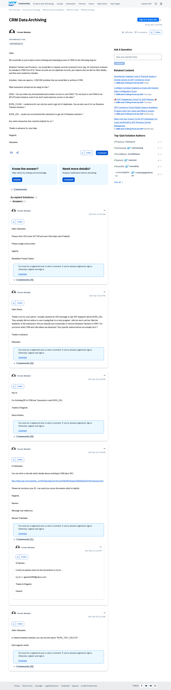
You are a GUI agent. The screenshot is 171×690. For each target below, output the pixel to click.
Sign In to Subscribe (148, 20)
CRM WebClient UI (16, 44)
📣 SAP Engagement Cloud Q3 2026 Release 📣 (135, 99)
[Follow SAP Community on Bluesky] (146, 686)
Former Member (24, 32)
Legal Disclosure (51, 686)
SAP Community (14, 10)
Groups (60, 4)
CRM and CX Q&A (72, 10)
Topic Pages (115, 4)
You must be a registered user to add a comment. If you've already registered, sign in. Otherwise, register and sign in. (55, 267)
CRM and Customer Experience (53, 10)
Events (91, 4)
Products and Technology (43, 4)
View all (117, 182)
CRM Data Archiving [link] (87, 10)
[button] (151, 32)
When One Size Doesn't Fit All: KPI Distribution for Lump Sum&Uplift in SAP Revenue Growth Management (135, 122)
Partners (82, 4)
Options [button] (160, 20)
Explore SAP (147, 4)
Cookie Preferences (89, 686)
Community (24, 4)
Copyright (39, 686)
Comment (102, 153)
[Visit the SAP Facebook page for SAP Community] (142, 686)
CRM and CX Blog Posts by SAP (129, 83)
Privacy (17, 686)
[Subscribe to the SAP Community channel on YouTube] (151, 686)
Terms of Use (27, 686)
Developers (71, 4)
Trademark (65, 686)
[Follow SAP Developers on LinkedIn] (155, 686)
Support (75, 686)
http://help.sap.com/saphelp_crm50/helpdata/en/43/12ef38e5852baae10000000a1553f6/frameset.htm (58, 481)
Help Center (102, 4)
